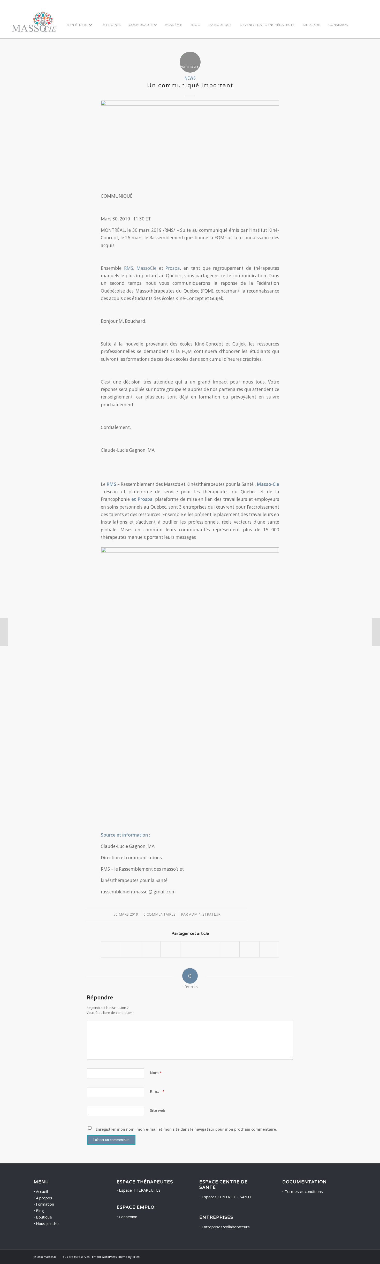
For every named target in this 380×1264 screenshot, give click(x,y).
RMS (128, 268)
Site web (157, 1110)
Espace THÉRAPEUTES (140, 1190)
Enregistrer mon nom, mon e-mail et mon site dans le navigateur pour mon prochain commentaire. (186, 1129)
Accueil (42, 1191)
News (190, 78)
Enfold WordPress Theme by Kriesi (116, 1257)
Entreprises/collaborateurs (226, 1226)
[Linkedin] (342, 1256)
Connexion (128, 1216)
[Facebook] (335, 1256)
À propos (44, 1197)
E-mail (157, 1091)
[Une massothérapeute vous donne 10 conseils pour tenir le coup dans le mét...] (376, 632)
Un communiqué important (190, 85)
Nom (156, 1072)
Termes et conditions (304, 1191)
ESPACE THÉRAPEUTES (145, 1182)
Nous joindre (47, 1223)
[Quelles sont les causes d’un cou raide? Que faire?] (4, 632)
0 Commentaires (159, 914)
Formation (45, 1204)
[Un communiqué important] (190, 151)
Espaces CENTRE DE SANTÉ (227, 1196)
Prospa (172, 268)
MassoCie (146, 268)
